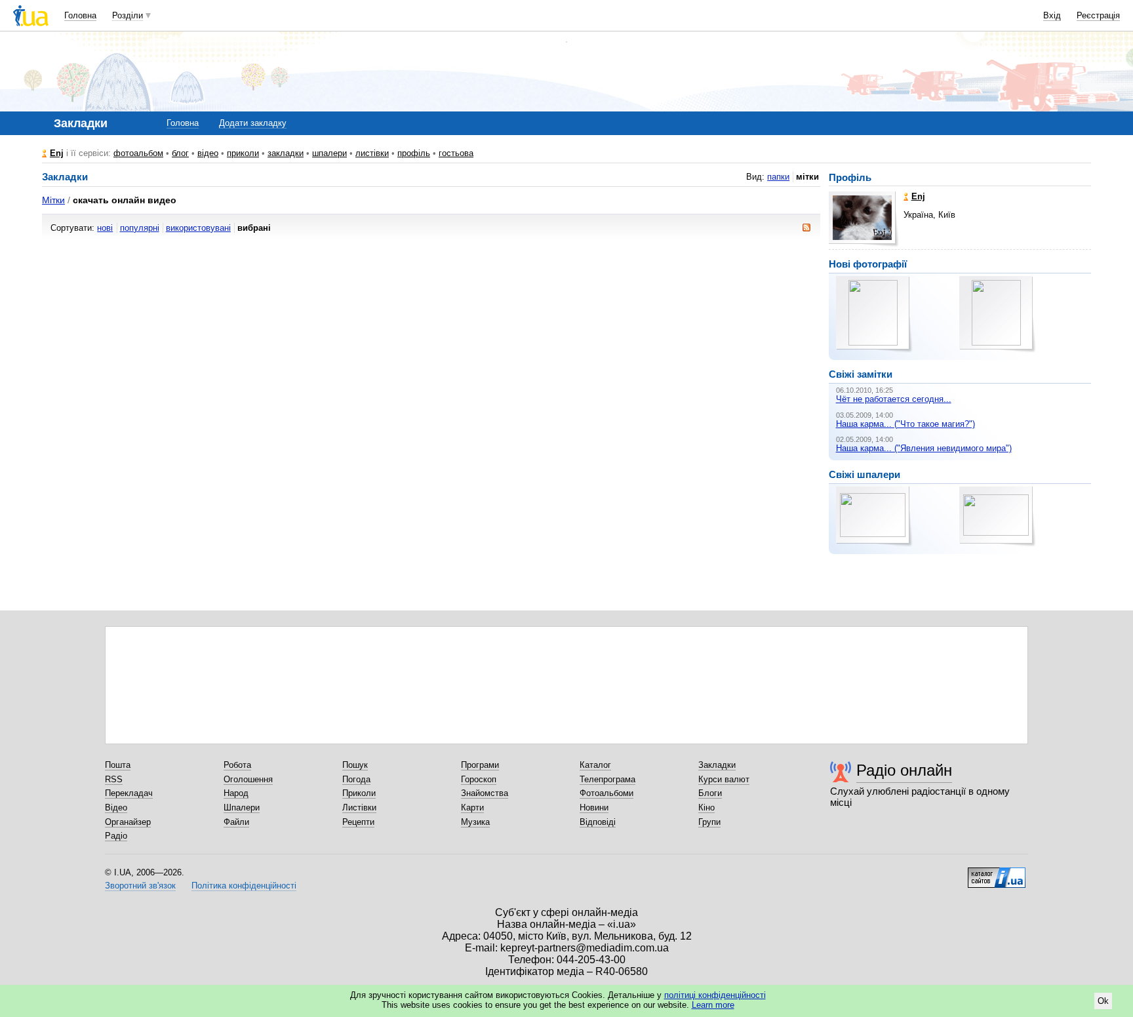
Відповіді (598, 822)
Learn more (713, 1005)
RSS (114, 779)
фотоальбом (138, 153)
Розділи (127, 15)
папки (778, 177)
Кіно (706, 807)
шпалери (329, 153)
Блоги (710, 793)
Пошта (117, 765)
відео (207, 153)
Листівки (359, 807)
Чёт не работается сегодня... (893, 399)
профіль (413, 153)
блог (180, 153)
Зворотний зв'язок (140, 885)
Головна (80, 15)
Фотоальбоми (606, 793)
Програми (480, 765)
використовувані (198, 228)
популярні (139, 228)
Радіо (116, 836)
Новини (594, 807)
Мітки (53, 200)
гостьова (456, 153)
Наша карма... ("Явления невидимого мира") (924, 448)
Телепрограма (607, 779)
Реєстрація (1098, 15)
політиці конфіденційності (715, 995)
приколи (243, 153)
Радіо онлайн (904, 770)
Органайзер (128, 822)
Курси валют (723, 779)
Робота (237, 765)
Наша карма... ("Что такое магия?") (905, 424)
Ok (1103, 1001)
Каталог (595, 765)
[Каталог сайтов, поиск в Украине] (996, 872)
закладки (286, 153)
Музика (475, 822)
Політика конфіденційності (243, 885)
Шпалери (242, 807)
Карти (472, 807)
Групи (709, 822)
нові (105, 228)
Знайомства (484, 793)
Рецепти (358, 822)
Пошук (355, 765)
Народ (236, 793)
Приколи (359, 793)
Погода (356, 779)
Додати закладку (253, 123)
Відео (116, 807)
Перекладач (129, 793)
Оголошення (248, 779)
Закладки (717, 765)
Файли (236, 822)
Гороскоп (478, 779)
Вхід (1052, 15)
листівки (372, 153)
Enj (57, 153)
